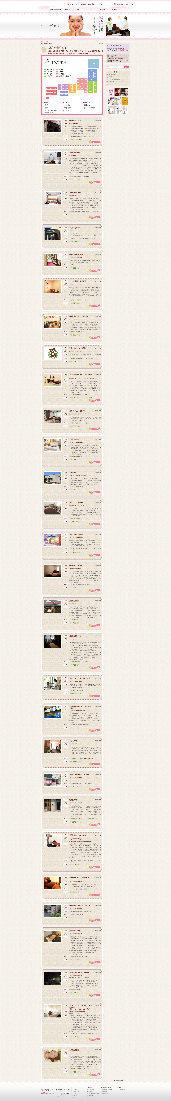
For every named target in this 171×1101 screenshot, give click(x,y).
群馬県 (55, 110)
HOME (42, 41)
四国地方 (87, 105)
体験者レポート (80, 10)
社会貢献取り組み (121, 1089)
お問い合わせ (76, 1093)
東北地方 (67, 105)
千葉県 (51, 110)
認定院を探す (55, 10)
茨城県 (47, 112)
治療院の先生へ (104, 10)
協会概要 (75, 1095)
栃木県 (51, 112)
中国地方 (87, 102)
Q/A (92, 10)
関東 (46, 108)
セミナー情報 (105, 1093)
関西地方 (67, 111)
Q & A (110, 84)
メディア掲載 (76, 1091)
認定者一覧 (105, 1091)
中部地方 (67, 108)
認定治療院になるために (108, 1089)
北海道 (66, 102)
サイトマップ (76, 1097)
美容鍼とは (68, 10)
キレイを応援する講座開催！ (116, 79)
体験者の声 (111, 81)
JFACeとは (116, 10)
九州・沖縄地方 (89, 108)
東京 (46, 102)
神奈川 (47, 105)
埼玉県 (47, 110)
